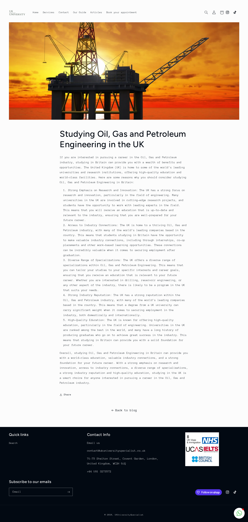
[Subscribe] (68, 492)
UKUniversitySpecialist (129, 515)
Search (13, 443)
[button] (206, 12)
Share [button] (67, 394)
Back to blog (126, 410)
